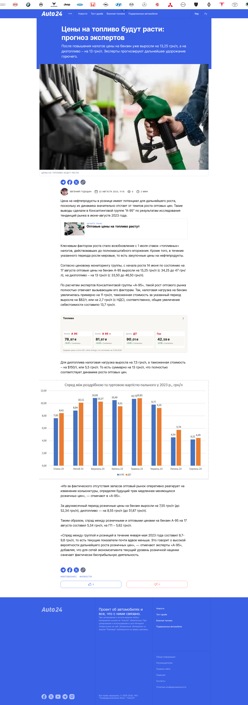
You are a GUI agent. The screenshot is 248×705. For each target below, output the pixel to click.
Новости (82, 13)
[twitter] (76, 182)
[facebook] (69, 182)
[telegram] (63, 182)
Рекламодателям (164, 663)
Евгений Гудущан (81, 191)
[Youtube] (58, 696)
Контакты (160, 681)
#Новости (86, 576)
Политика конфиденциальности (171, 687)
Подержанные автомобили (143, 13)
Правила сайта (163, 669)
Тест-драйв (97, 13)
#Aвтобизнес (69, 576)
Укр (197, 13)
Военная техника (116, 13)
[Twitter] (51, 696)
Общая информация (165, 657)
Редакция (160, 675)
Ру (206, 13)
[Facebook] (44, 696)
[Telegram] (65, 696)
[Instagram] (71, 696)
